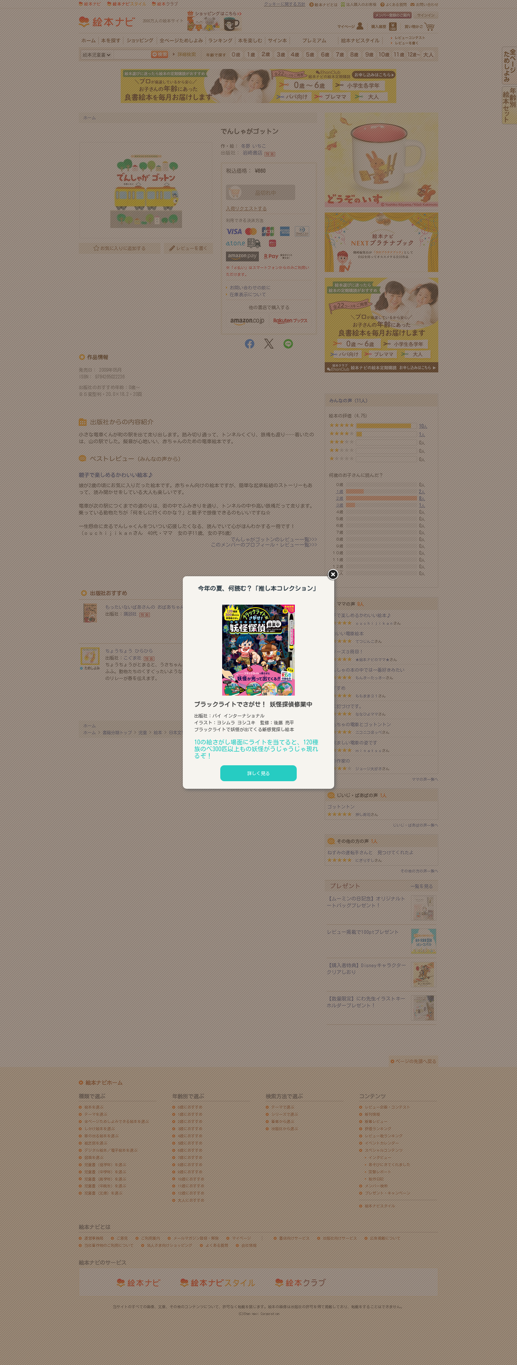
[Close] (334, 575)
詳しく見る (258, 773)
